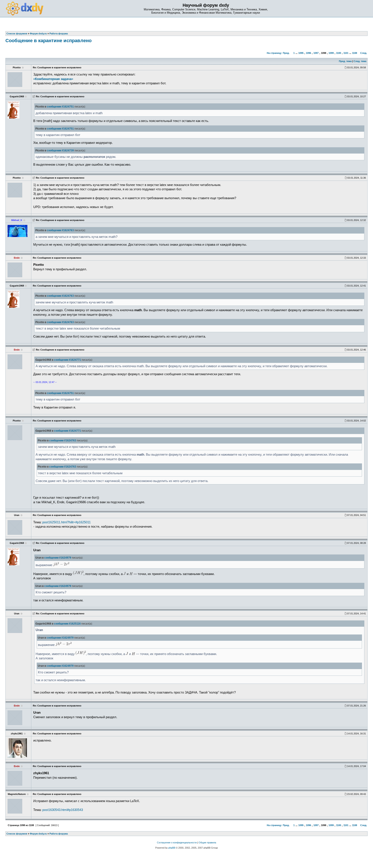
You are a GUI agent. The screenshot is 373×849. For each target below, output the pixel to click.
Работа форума (58, 833)
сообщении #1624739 (60, 150)
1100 (338, 53)
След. (363, 53)
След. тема (360, 61)
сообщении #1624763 (60, 230)
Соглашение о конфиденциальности (177, 842)
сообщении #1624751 (60, 106)
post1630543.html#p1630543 (62, 810)
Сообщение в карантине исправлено (48, 40)
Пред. (286, 53)
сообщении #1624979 (57, 557)
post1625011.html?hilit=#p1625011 (66, 522)
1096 (308, 53)
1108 (354, 53)
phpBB (171, 847)
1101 (345, 53)
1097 (316, 53)
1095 (300, 53)
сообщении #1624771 (67, 359)
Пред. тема (345, 61)
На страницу (274, 53)
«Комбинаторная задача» (53, 79)
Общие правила (207, 842)
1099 (331, 53)
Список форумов (16, 833)
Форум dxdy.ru (38, 833)
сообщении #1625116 (67, 623)
